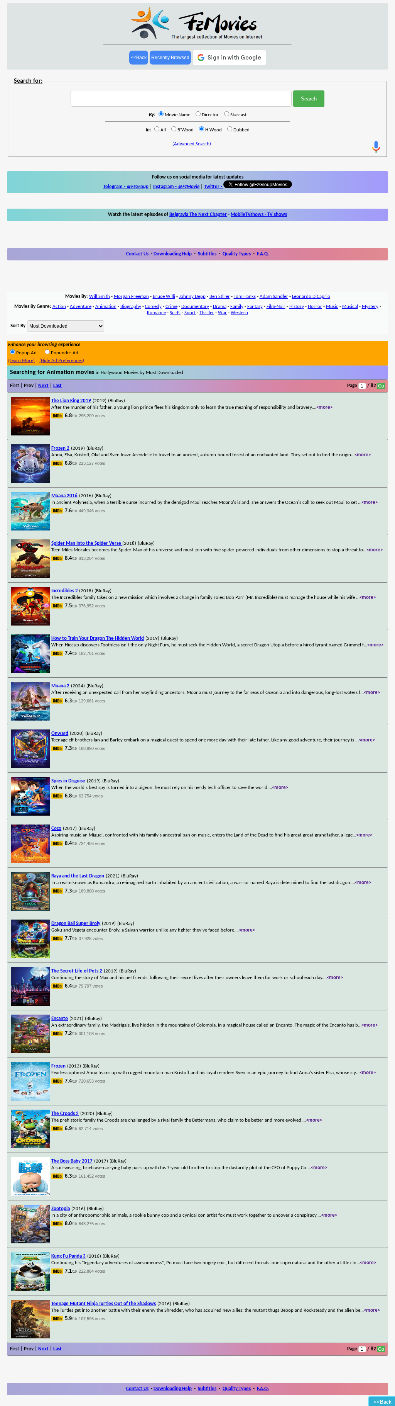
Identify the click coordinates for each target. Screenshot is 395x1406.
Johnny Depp (192, 296)
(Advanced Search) (191, 143)
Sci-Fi (175, 312)
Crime (171, 306)
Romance (156, 312)
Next (43, 385)
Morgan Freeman (131, 296)
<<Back (139, 57)
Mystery (370, 306)
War (222, 312)
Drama (219, 306)
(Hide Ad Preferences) (61, 360)
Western (239, 312)
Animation (105, 306)
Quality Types (237, 254)
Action (59, 306)
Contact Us (137, 254)
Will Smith (99, 296)
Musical (350, 306)
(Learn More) (21, 360)
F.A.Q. (263, 254)
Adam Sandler (274, 296)
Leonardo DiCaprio (311, 296)
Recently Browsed (170, 57)
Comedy (153, 306)
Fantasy (255, 306)
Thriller (206, 312)
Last (57, 385)
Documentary (195, 306)
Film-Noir (276, 306)
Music (332, 306)
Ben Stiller (219, 296)
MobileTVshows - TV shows (259, 214)
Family (236, 306)
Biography (130, 306)
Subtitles (207, 254)
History (296, 306)
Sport (190, 312)
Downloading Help (173, 254)
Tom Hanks (245, 296)
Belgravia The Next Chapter (198, 214)
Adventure (80, 306)
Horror (315, 306)
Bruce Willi (164, 296)
